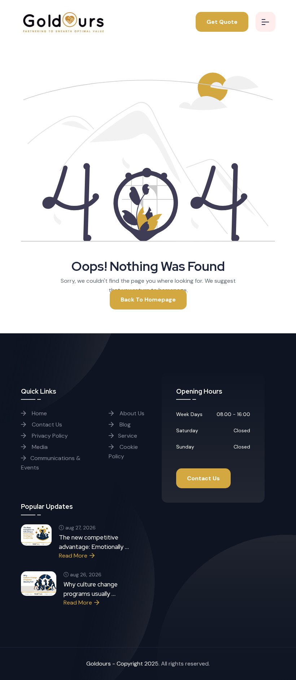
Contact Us (46, 424)
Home (38, 413)
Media (39, 447)
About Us (131, 413)
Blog (124, 424)
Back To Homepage (148, 299)
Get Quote (222, 22)
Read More (73, 555)
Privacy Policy (49, 435)
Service (127, 435)
